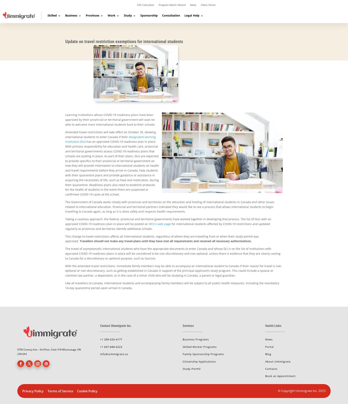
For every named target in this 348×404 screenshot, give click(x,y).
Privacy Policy (33, 391)
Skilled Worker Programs (200, 347)
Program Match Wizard (172, 5)
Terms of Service (61, 391)
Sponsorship (149, 15)
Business (71, 15)
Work (111, 15)
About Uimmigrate (278, 361)
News (193, 5)
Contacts (271, 369)
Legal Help (191, 15)
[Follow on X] (29, 363)
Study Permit (192, 369)
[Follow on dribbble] (46, 363)
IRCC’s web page (160, 224)
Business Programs (196, 339)
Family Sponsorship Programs (203, 354)
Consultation (171, 15)
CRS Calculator (145, 5)
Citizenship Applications (199, 361)
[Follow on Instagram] (37, 363)
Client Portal (208, 5)
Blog (268, 354)
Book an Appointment (280, 376)
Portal (269, 347)
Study (128, 15)
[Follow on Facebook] (20, 363)
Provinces (92, 15)
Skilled (52, 15)
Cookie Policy (87, 391)
